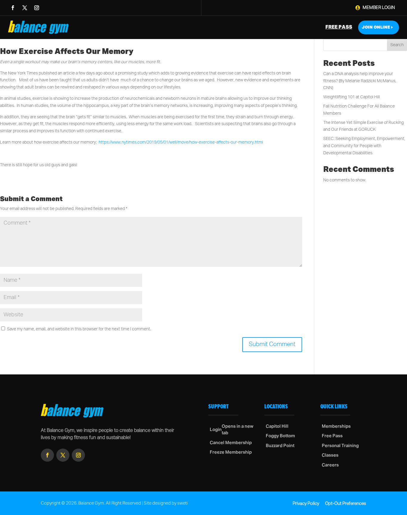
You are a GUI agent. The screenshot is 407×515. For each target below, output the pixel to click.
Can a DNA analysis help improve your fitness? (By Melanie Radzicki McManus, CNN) (359, 81)
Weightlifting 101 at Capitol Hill (351, 97)
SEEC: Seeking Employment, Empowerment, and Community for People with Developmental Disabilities (364, 145)
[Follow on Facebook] (13, 8)
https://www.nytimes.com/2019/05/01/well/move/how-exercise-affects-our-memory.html (181, 142)
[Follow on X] (24, 8)
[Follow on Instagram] (36, 8)
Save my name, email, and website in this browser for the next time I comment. (79, 329)
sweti (182, 503)
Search (397, 45)
